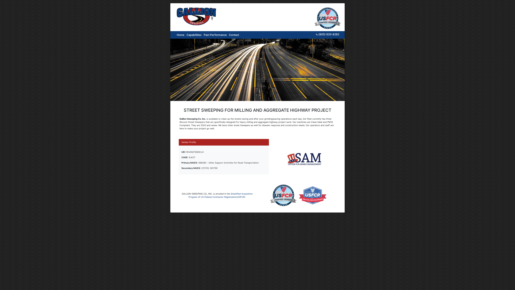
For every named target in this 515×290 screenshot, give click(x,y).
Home (180, 35)
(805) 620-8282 (328, 34)
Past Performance (215, 35)
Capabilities (194, 35)
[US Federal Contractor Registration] (328, 17)
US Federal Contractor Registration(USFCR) (223, 197)
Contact (234, 35)
